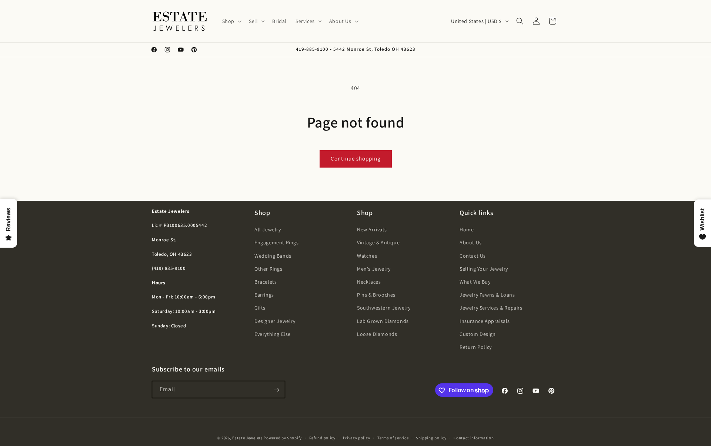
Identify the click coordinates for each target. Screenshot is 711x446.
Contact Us (473, 255)
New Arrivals (372, 229)
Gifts (260, 307)
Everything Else (272, 334)
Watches (367, 255)
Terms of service (392, 437)
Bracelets (265, 281)
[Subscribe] (276, 390)
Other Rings (268, 268)
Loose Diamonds (377, 334)
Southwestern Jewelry (384, 307)
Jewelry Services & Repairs (491, 307)
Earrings (264, 294)
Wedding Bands (272, 255)
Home (467, 229)
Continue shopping (356, 158)
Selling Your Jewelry (484, 268)
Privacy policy (356, 437)
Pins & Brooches (376, 294)
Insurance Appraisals (485, 321)
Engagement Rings (276, 242)
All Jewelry (267, 229)
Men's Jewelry (374, 268)
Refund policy (322, 437)
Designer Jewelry (275, 321)
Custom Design (478, 334)
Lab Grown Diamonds (383, 321)
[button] (231, 21)
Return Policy (476, 347)
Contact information (474, 437)
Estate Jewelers (247, 437)
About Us (471, 242)
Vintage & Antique (378, 242)
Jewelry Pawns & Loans (487, 294)
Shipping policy (431, 437)
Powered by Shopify (283, 437)
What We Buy (475, 281)
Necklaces (369, 281)
